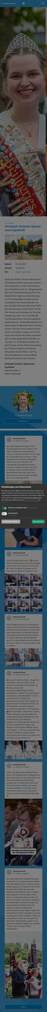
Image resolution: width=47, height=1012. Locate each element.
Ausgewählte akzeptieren (11, 522)
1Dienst (11, 510)
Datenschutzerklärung (31, 500)
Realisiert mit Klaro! (39, 526)
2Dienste (12, 515)
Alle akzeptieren (38, 522)
